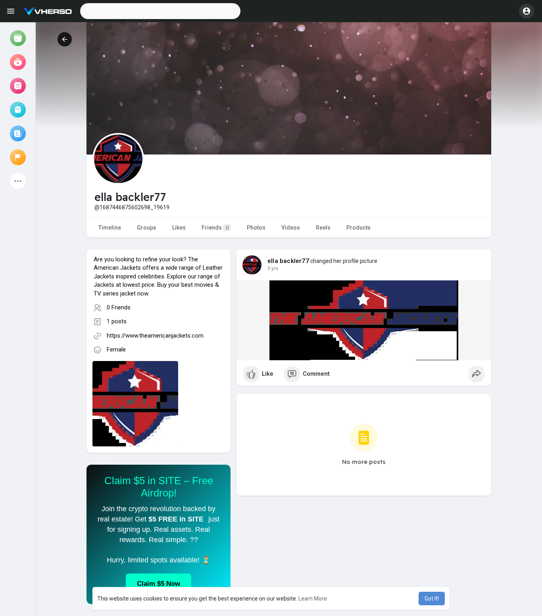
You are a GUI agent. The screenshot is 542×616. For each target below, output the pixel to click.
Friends (215, 227)
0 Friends (119, 307)
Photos (256, 227)
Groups (146, 227)
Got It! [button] (432, 598)
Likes (179, 227)
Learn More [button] (312, 598)
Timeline (109, 227)
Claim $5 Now (158, 583)
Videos (290, 227)
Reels (323, 227)
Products (358, 227)
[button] (160, 11)
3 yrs (272, 268)
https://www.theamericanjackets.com (155, 335)
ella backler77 (288, 261)
